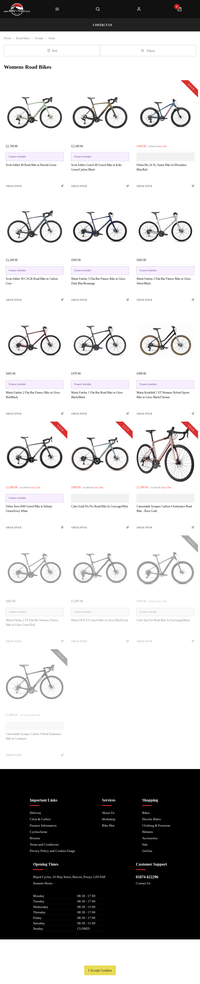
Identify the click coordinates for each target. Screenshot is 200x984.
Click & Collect (40, 819)
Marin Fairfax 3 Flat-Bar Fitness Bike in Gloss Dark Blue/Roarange (98, 281)
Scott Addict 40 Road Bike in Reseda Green (31, 165)
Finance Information (43, 825)
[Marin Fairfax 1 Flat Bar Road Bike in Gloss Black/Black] (100, 340)
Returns (35, 838)
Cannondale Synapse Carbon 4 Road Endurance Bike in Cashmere (33, 736)
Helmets (147, 832)
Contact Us (143, 883)
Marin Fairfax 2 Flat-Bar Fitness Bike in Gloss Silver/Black (164, 281)
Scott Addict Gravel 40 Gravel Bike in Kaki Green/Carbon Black (96, 167)
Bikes (146, 813)
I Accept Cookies (100, 970)
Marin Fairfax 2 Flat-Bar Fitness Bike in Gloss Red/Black (33, 395)
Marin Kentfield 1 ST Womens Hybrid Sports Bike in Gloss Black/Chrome (163, 395)
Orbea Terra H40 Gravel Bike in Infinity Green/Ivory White (29, 509)
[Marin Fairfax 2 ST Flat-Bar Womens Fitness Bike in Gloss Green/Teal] (34, 568)
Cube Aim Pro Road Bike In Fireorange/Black (163, 620)
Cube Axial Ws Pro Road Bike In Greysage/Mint (99, 506)
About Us (108, 813)
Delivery (35, 813)
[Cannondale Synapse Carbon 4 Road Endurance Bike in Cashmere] (34, 682)
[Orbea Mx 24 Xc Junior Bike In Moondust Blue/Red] (165, 113)
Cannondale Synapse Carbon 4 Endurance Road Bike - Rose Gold (164, 509)
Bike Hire (108, 825)
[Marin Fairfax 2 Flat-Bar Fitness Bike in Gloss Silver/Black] (165, 226)
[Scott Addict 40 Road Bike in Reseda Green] (34, 113)
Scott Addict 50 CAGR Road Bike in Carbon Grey (32, 281)
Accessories (150, 838)
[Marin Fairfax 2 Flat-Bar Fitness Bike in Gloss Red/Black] (34, 340)
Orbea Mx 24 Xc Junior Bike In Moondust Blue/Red (161, 167)
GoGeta (147, 851)
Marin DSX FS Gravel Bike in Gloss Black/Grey (99, 620)
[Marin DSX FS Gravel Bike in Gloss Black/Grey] (100, 568)
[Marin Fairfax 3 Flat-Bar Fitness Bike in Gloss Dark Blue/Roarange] (100, 226)
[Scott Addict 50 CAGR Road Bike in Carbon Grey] (34, 226)
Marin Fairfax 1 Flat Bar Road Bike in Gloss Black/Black (97, 395)
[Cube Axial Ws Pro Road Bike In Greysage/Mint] (100, 454)
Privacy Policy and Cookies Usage (52, 851)
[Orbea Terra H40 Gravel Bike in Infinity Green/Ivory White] (34, 454)
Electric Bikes (151, 819)
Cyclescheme (38, 832)
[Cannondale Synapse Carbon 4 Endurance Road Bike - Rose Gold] (165, 454)
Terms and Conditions (44, 844)
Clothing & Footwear (156, 825)
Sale (145, 844)
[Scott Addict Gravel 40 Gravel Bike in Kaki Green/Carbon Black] (100, 113)
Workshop (108, 819)
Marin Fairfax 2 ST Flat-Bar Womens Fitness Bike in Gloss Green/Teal (32, 622)
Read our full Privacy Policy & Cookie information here (100, 959)
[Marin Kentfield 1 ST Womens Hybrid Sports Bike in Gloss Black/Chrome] (165, 340)
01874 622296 (147, 877)
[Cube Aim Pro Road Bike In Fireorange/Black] (165, 568)
